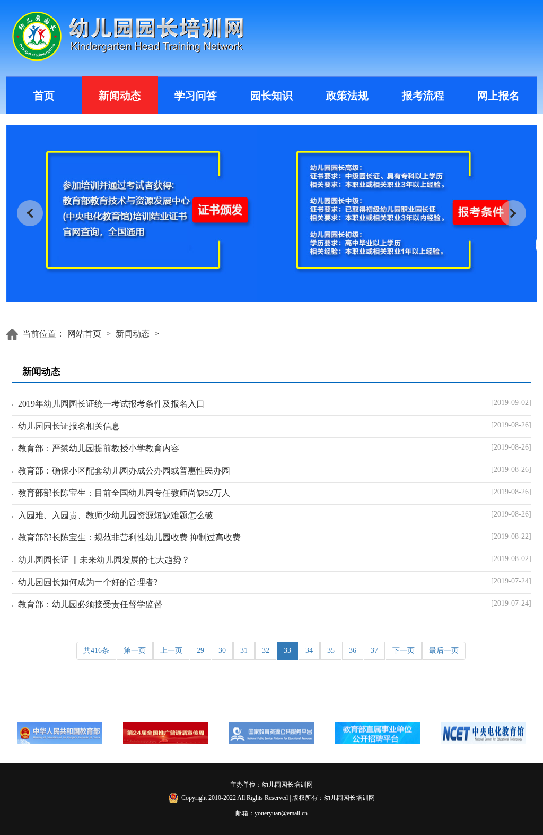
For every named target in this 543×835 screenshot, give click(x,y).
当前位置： (43, 333)
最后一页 (444, 651)
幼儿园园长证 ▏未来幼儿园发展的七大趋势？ (104, 559)
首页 (44, 95)
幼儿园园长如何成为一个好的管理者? (87, 582)
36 (352, 651)
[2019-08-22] (511, 536)
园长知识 (271, 95)
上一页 (171, 651)
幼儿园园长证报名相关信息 (69, 426)
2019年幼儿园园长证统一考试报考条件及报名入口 (111, 403)
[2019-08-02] (511, 559)
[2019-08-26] (511, 425)
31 (244, 651)
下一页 (403, 651)
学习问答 (195, 95)
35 (331, 651)
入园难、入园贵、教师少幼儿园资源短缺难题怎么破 (115, 515)
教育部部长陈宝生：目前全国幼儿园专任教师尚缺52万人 (124, 492)
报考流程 (423, 95)
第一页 (135, 651)
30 (222, 651)
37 (374, 651)
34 (309, 651)
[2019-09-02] (511, 403)
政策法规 (347, 95)
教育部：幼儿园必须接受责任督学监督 (90, 604)
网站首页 (84, 333)
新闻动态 (120, 95)
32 (265, 651)
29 (200, 651)
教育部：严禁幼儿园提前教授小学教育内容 (98, 448)
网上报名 (498, 95)
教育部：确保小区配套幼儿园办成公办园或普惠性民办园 (124, 470)
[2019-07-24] (511, 581)
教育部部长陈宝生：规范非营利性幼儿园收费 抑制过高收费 (129, 537)
